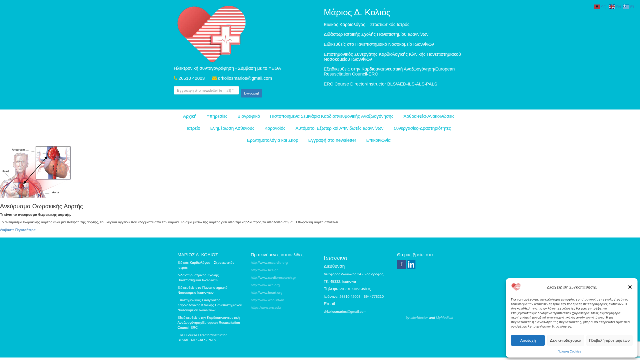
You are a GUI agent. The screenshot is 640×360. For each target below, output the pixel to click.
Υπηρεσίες (217, 116)
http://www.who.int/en (267, 300)
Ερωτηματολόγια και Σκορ (272, 140)
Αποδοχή (528, 340)
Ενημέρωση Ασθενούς (232, 128)
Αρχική (189, 116)
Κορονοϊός (275, 128)
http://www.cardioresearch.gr (273, 278)
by (408, 318)
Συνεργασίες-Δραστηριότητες (422, 128)
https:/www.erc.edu (266, 308)
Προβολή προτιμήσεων (609, 340)
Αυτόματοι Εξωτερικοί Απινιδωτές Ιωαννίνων (340, 128)
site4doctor (419, 318)
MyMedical (444, 318)
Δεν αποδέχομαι (565, 340)
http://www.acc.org (265, 285)
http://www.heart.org (266, 292)
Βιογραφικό (249, 116)
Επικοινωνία (378, 140)
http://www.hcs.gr (264, 270)
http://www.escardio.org (269, 262)
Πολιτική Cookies (569, 351)
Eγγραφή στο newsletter (332, 140)
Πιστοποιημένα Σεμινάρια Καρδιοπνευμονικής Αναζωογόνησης (332, 116)
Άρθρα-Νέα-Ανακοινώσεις (429, 116)
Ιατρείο (193, 128)
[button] (630, 287)
